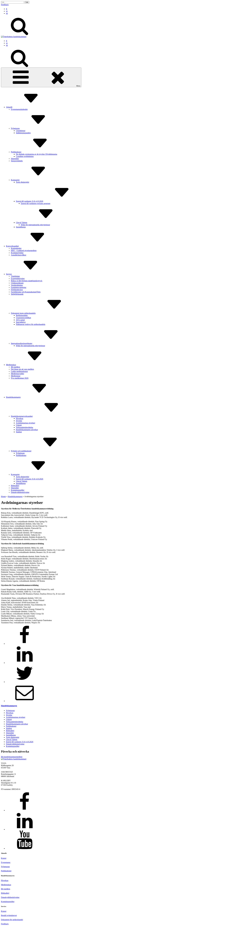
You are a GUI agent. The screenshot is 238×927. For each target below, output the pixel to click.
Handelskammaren (13, 397)
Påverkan (19, 418)
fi (6, 9)
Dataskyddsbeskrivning (10, 897)
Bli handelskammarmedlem (11, 757)
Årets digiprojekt (22, 182)
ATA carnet (20, 320)
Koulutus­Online (17, 253)
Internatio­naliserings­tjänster (21, 343)
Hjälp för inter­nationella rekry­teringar (35, 225)
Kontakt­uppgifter (17, 490)
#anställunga (21, 227)
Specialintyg (21, 322)
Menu (78, 86)
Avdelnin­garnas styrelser (25, 423)
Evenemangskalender (19, 109)
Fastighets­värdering (18, 287)
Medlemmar (15, 376)
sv (7, 11)
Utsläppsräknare (17, 283)
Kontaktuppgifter (7, 901)
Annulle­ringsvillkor (18, 255)
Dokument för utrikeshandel (12, 920)
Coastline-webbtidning (25, 156)
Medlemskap (11, 365)
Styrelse (19, 421)
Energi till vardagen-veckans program (35, 203)
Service (9, 274)
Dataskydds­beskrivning (20, 492)
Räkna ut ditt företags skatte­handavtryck (26, 281)
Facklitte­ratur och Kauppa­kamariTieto (26, 292)
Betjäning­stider (22, 315)
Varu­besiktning (17, 285)
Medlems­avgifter (17, 374)
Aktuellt (9, 107)
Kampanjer (15, 180)
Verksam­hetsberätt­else (24, 427)
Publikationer (16, 152)
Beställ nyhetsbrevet (9, 915)
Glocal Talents (21, 222)
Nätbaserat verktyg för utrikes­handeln (30, 324)
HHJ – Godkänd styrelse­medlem (23, 250)
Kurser (3, 858)
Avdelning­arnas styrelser (15, 717)
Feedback (5, 5)
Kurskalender (16, 248)
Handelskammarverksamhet (22, 416)
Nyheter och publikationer (21, 451)
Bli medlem (15, 367)
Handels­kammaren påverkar (27, 430)
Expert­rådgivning (18, 278)
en (7, 13)
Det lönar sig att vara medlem (22, 369)
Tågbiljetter (15, 276)
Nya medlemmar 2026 (19, 378)
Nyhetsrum (15, 128)
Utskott (19, 425)
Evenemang (5, 862)
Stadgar (19, 432)
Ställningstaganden (23, 133)
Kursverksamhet (12, 246)
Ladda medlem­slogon (19, 371)
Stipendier (15, 159)
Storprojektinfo (17, 161)
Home (3, 496)
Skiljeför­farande (17, 294)
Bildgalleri (15, 486)
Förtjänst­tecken (17, 290)
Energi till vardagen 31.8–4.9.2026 (29, 201)
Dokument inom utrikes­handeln (23, 313)
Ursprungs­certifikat (23, 318)
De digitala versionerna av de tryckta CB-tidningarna (36, 154)
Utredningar (20, 131)
